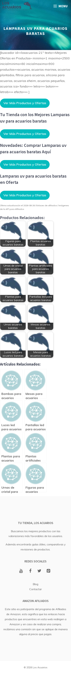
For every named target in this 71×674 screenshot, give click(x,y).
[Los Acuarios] (17, 6)
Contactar (35, 589)
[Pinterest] (48, 571)
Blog (35, 584)
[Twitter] (39, 571)
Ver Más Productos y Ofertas (24, 103)
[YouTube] (21, 571)
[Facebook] (30, 571)
